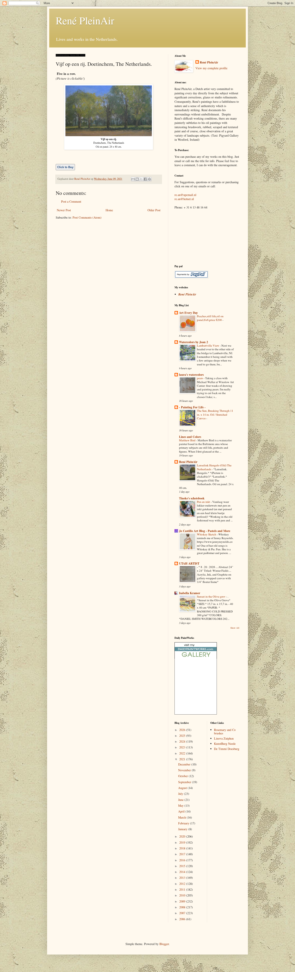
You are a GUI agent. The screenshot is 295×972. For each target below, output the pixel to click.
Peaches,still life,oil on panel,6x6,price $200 (210, 318)
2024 (182, 741)
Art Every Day (188, 312)
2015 (182, 866)
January (183, 829)
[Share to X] (141, 179)
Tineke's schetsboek (192, 498)
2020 (182, 836)
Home (109, 210)
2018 (182, 848)
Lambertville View (208, 345)
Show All (234, 627)
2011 (182, 889)
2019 (182, 842)
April (182, 811)
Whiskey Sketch (207, 534)
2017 (182, 854)
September (185, 782)
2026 (182, 730)
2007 (182, 913)
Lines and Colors (190, 436)
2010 (182, 895)
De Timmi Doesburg (226, 749)
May (181, 805)
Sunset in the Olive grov (211, 596)
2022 (182, 753)
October (183, 776)
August (183, 788)
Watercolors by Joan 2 (193, 342)
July (181, 794)
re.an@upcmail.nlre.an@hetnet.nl (185, 197)
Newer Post (64, 210)
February (184, 823)
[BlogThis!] (137, 179)
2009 (182, 901)
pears (200, 378)
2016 (182, 860)
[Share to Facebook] (145, 179)
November (185, 770)
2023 (182, 747)
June (181, 800)
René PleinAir (85, 20)
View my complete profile (211, 68)
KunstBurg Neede (225, 744)
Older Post (154, 210)
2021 (182, 759)
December (184, 764)
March (182, 817)
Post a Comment (71, 201)
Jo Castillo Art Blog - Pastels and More (204, 531)
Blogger (164, 944)
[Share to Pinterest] (149, 179)
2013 (182, 878)
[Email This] (133, 179)
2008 (182, 907)
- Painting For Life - (192, 407)
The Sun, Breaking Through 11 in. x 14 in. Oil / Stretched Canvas (215, 414)
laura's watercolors (191, 374)
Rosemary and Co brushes (225, 731)
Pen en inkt (204, 502)
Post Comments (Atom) (87, 217)
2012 (182, 884)
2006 (182, 919)
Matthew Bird (187, 440)
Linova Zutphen (224, 738)
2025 (182, 736)
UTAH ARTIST (189, 563)
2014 (182, 872)
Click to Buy (65, 167)
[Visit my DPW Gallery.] (196, 658)
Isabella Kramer (189, 593)
